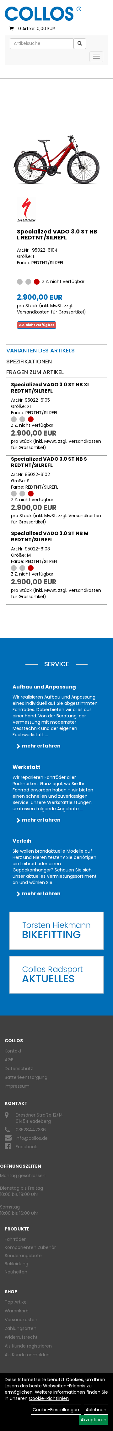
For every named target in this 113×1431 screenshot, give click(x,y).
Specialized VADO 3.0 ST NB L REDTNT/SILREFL (57, 235)
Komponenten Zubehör (30, 1247)
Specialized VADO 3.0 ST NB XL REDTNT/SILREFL (50, 387)
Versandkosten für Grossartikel (50, 312)
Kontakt (13, 1051)
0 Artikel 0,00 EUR (36, 28)
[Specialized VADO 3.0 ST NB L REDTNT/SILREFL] (56, 160)
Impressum (17, 1086)
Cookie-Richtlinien (49, 1398)
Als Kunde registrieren (28, 1346)
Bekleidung (16, 1264)
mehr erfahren (41, 745)
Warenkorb (17, 1311)
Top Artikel (16, 1302)
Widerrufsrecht (21, 1337)
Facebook (26, 1147)
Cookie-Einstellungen (56, 1410)
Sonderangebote (23, 1255)
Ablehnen (96, 1410)
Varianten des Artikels (40, 350)
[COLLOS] (43, 14)
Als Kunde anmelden (27, 1355)
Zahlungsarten (20, 1328)
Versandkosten (21, 1319)
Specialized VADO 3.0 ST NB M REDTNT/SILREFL (50, 536)
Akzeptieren (93, 1420)
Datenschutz (19, 1068)
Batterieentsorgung (26, 1077)
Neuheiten (16, 1272)
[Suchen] (79, 43)
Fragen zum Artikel (35, 372)
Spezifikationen (29, 361)
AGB (9, 1060)
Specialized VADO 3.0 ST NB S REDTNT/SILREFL (49, 462)
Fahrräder (15, 1239)
